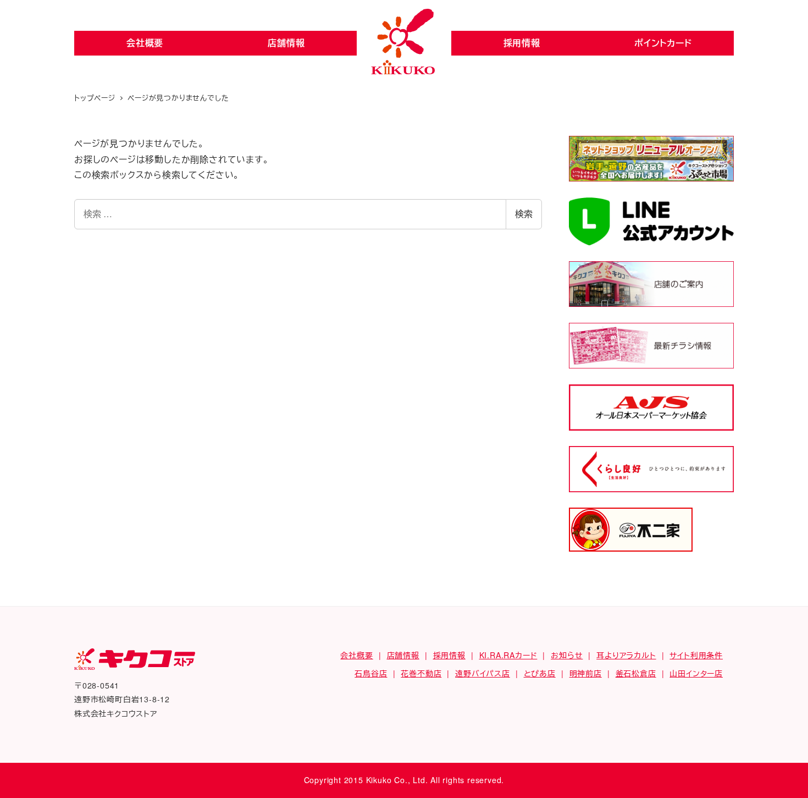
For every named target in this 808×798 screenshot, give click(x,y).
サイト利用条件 (696, 655)
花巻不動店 (421, 673)
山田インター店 (696, 673)
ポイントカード (663, 42)
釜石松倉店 (636, 673)
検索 (524, 213)
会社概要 (144, 42)
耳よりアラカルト (626, 655)
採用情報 (521, 42)
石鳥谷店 (371, 673)
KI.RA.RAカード (508, 655)
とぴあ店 (540, 673)
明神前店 (585, 673)
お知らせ (567, 655)
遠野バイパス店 (482, 673)
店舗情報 (286, 42)
